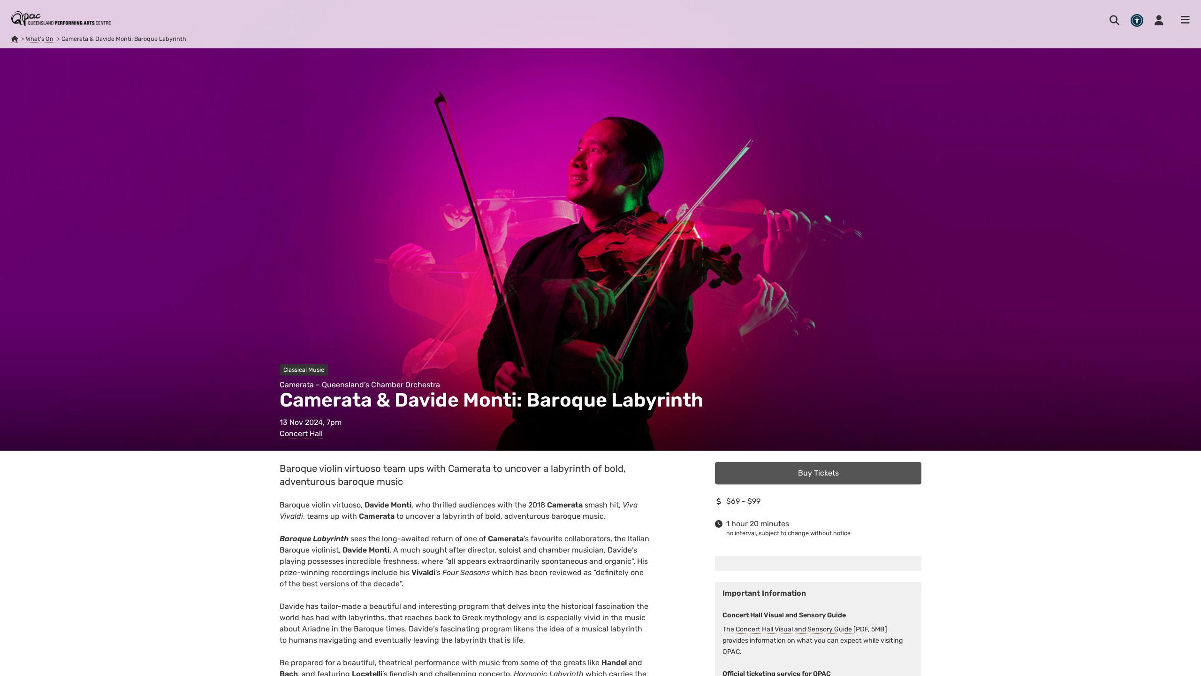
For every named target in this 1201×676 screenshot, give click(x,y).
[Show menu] (1182, 20)
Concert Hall (301, 433)
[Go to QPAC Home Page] (61, 18)
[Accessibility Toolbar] (1137, 20)
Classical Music (303, 369)
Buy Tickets (818, 473)
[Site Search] (1114, 20)
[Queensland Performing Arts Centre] (14, 39)
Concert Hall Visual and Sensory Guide (794, 629)
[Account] (1159, 20)
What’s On (39, 38)
